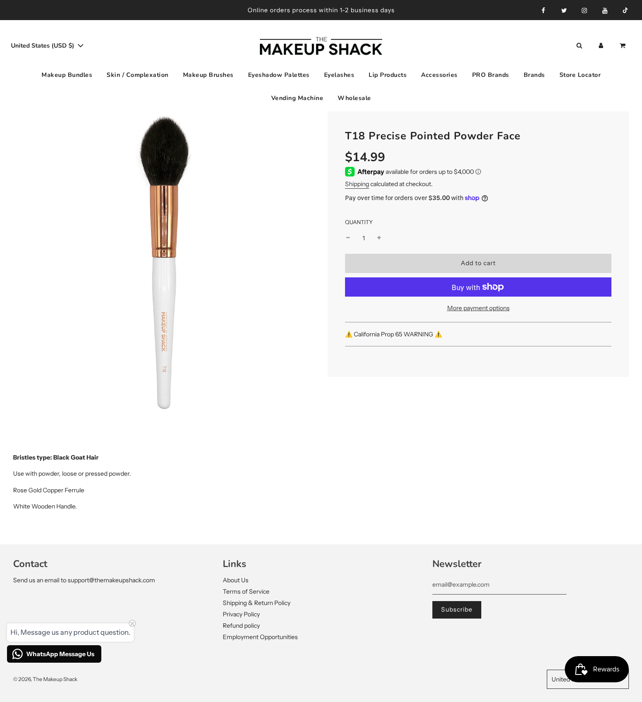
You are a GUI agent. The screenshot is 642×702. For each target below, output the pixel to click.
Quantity (359, 221)
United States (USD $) (43, 45)
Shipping (357, 184)
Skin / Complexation (138, 75)
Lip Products (388, 75)
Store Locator (580, 75)
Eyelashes (339, 75)
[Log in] (601, 46)
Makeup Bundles (66, 75)
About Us (236, 580)
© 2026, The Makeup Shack (45, 679)
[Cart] (623, 46)
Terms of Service (246, 591)
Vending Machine (297, 97)
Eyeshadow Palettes (279, 75)
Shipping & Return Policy (256, 603)
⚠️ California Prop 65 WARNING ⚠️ (394, 334)
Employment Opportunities (260, 637)
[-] (348, 238)
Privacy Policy (241, 614)
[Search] (579, 46)
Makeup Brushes (208, 75)
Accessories (439, 75)
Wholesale (354, 97)
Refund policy (241, 625)
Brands (534, 75)
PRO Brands (490, 75)
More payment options (478, 308)
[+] (379, 238)
